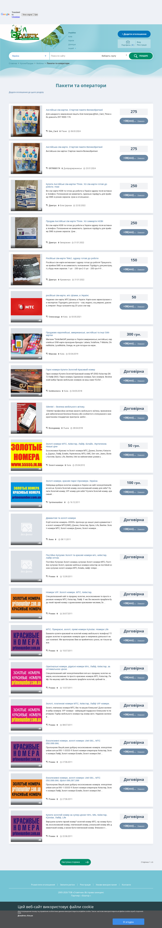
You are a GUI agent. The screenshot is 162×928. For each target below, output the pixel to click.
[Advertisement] (45, 99)
